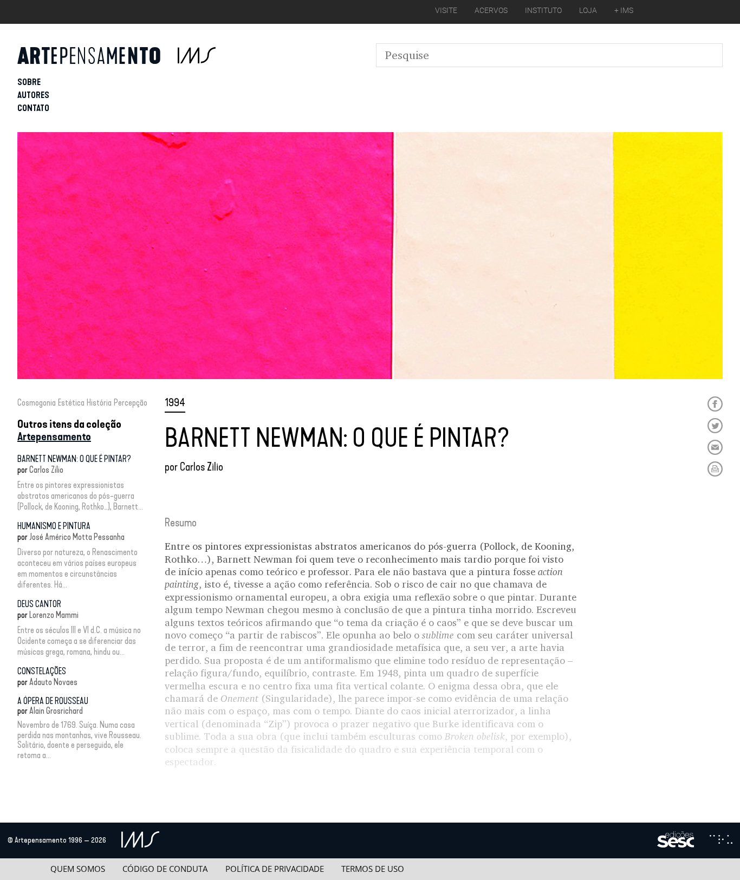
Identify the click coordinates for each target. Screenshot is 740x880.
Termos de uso (372, 869)
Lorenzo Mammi (54, 615)
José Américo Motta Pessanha (77, 537)
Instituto (543, 10)
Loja (588, 10)
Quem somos (77, 869)
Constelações (41, 671)
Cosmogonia (36, 402)
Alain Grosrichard (56, 711)
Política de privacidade (274, 869)
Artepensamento (54, 436)
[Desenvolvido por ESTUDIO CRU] (721, 840)
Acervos (491, 10)
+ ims (623, 10)
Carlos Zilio (46, 470)
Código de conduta (164, 869)
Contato (33, 108)
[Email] (715, 447)
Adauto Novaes (53, 682)
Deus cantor (39, 604)
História (99, 402)
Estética (71, 402)
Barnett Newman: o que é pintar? (74, 459)
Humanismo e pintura (53, 526)
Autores (33, 95)
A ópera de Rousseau (52, 701)
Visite (446, 10)
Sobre (29, 82)
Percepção (130, 402)
